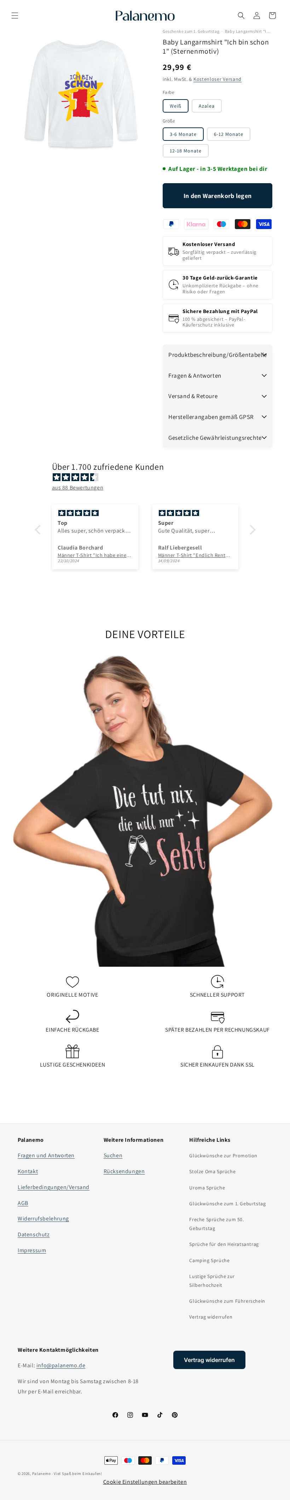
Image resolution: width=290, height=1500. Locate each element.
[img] (148, 477)
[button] (15, 15)
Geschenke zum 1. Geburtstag (191, 31)
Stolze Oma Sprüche (212, 1171)
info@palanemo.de (61, 1365)
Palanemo (41, 1473)
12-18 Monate (186, 151)
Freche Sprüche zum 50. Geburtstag (216, 1223)
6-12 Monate (228, 134)
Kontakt (28, 1171)
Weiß (175, 106)
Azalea (207, 106)
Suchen (113, 1155)
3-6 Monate (183, 134)
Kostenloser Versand (217, 79)
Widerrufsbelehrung (43, 1218)
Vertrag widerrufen (210, 1317)
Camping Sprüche (209, 1260)
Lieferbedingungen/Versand (53, 1187)
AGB (23, 1203)
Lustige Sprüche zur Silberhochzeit (211, 1280)
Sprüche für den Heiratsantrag (224, 1244)
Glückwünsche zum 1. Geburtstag (227, 1203)
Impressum (32, 1250)
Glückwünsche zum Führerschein (227, 1301)
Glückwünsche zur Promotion (223, 1155)
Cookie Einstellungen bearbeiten (145, 1482)
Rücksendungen (124, 1171)
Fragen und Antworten (46, 1155)
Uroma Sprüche (207, 1187)
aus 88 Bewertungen (78, 487)
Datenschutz (34, 1234)
